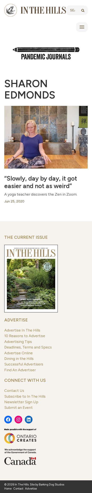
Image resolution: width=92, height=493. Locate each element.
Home (8, 488)
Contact (18, 488)
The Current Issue (26, 237)
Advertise (16, 320)
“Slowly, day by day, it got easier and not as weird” (40, 182)
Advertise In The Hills (22, 330)
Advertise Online (18, 353)
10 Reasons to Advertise (24, 335)
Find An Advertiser (20, 370)
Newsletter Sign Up (21, 402)
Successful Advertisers (23, 364)
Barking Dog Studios (51, 484)
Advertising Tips (18, 341)
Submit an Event (18, 407)
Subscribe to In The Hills (25, 396)
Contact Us (14, 390)
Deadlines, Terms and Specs (28, 347)
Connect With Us (25, 380)
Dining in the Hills (19, 358)
